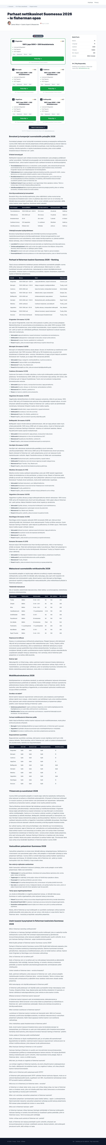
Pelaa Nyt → (38, 58)
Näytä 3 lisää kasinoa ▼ (38, 127)
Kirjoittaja (90, 2)
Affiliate (23, 1141)
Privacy (96, 2)
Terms (18, 1141)
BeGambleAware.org (49, 131)
